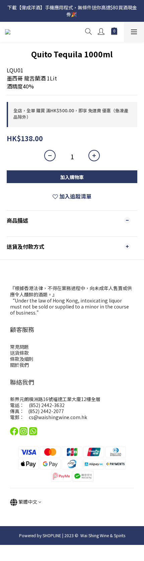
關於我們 (19, 364)
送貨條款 (19, 352)
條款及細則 (21, 358)
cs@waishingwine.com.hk (58, 417)
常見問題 (19, 346)
